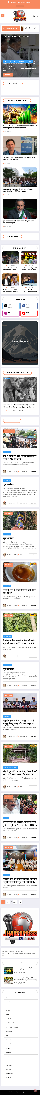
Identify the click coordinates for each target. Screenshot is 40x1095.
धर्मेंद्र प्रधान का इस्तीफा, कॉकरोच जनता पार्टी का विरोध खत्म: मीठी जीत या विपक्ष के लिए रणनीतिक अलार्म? (20, 824)
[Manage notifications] (35, 1090)
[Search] (34, 16)
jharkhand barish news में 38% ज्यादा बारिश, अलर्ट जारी (18, 70)
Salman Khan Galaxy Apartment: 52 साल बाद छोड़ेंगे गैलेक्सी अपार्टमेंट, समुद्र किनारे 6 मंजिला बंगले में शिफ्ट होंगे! (29, 291)
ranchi (7, 1061)
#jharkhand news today (10, 66)
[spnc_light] (37, 16)
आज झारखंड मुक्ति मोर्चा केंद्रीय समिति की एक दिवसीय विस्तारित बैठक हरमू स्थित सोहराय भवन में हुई (25, 979)
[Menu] (2, 15)
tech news (6, 534)
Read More (8, 74)
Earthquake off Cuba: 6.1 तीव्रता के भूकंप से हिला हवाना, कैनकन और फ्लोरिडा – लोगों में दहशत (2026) (18, 190)
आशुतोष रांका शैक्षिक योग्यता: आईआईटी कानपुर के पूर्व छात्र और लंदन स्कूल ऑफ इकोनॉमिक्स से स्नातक (19, 722)
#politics (19, 66)
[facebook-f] (17, 6)
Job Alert (7, 378)
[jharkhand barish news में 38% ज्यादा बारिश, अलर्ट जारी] (20, 55)
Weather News (7, 636)
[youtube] (23, 6)
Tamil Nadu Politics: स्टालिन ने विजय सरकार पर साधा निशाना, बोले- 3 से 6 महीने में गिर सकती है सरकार (11, 291)
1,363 (14, 902)
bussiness (8, 1006)
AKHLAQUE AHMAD (10, 36)
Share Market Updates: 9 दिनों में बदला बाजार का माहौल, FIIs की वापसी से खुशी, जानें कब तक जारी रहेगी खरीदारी (20, 127)
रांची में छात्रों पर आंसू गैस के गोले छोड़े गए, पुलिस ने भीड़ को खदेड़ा (20, 457)
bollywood (8, 1002)
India (7, 1035)
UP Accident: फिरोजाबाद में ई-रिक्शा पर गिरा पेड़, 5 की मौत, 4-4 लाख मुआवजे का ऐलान (10, 269)
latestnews (8, 1052)
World (7, 1082)
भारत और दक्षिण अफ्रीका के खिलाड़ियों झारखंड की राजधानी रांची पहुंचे (25, 969)
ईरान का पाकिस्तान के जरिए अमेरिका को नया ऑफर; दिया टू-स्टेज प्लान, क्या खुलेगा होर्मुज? (18, 222)
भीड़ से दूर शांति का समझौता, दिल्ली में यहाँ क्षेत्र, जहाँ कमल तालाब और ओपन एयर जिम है (20, 773)
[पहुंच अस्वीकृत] (20, 520)
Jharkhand (12, 64)
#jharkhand (23, 64)
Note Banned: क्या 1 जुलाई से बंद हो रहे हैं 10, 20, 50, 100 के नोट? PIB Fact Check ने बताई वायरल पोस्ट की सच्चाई (29, 269)
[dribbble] (19, 6)
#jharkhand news (31, 64)
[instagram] (21, 6)
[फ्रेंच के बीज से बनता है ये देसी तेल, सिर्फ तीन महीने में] (20, 572)
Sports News (7, 480)
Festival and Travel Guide (10, 767)
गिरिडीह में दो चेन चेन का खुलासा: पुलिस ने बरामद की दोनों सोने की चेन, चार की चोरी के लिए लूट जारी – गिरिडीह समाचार (20, 881)
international (9, 1040)
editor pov (8, 1014)
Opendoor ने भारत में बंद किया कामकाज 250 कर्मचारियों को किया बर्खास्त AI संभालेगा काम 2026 (19, 158)
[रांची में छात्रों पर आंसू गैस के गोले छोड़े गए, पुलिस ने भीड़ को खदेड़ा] (20, 438)
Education (6, 716)
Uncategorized (9, 1073)
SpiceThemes (32, 1092)
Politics (6, 817)
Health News (7, 665)
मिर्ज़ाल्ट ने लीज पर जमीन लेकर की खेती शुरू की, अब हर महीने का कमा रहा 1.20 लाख (19, 642)
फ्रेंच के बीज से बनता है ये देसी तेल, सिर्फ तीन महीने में (25, 28)
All (5, 64)
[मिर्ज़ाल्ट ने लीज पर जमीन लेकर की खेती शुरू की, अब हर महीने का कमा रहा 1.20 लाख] (20, 622)
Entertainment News (11, 1023)
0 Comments (23, 471)
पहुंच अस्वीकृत (8, 484)
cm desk (8, 1010)
